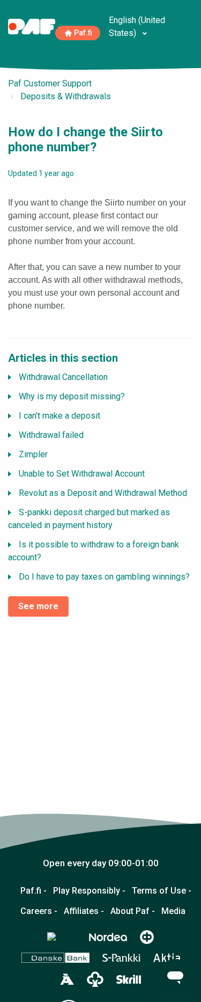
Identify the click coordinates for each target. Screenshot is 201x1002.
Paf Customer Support (50, 83)
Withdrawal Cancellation (63, 377)
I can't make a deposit (59, 416)
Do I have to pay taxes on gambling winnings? (104, 577)
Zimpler (33, 454)
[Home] (31, 26)
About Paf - (132, 911)
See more (38, 606)
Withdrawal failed (51, 435)
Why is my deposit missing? (72, 396)
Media (173, 911)
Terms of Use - (161, 891)
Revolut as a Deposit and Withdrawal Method (103, 493)
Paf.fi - (33, 891)
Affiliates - (84, 911)
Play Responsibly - (89, 891)
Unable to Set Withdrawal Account (82, 474)
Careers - (38, 911)
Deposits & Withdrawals (65, 96)
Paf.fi (83, 33)
